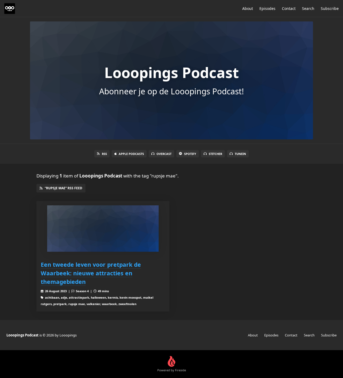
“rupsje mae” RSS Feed (63, 188)
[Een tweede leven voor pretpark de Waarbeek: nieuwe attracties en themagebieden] (102, 228)
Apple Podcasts (131, 154)
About (247, 8)
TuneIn (240, 154)
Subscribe (330, 8)
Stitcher (215, 154)
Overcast (164, 154)
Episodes (267, 8)
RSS (104, 154)
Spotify (190, 154)
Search (308, 8)
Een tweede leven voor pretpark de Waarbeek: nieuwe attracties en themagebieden (91, 273)
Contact (289, 8)
